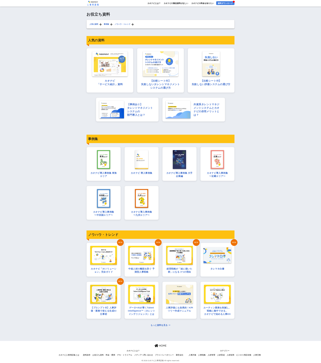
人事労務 (257, 355)
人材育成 (221, 355)
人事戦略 (202, 355)
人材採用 (230, 355)
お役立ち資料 (98, 355)
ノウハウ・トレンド (122, 24)
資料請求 (86, 355)
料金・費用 (110, 355)
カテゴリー (224, 351)
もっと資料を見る (159, 325)
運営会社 (179, 355)
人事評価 (192, 355)
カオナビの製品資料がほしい (176, 3)
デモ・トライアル (124, 355)
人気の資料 (94, 24)
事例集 (106, 24)
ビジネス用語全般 (243, 355)
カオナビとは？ (154, 3)
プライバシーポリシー (164, 355)
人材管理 (211, 355)
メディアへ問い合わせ (143, 355)
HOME (162, 345)
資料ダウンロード (225, 3)
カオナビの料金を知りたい (202, 3)
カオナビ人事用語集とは (69, 355)
